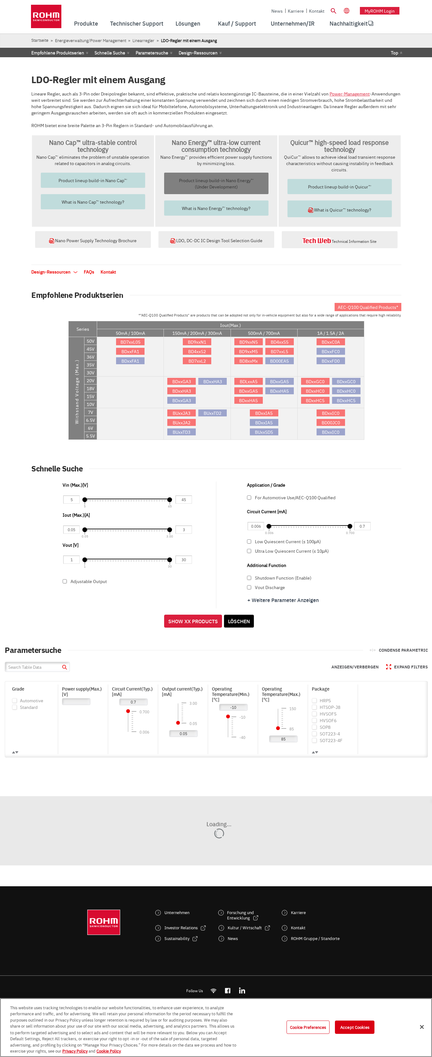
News (277, 11)
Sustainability (176, 938)
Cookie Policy (108, 1050)
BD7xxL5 (279, 351)
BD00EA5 (279, 361)
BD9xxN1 (197, 342)
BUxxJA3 (181, 413)
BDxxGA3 (181, 381)
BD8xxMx (248, 361)
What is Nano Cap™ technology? (93, 202)
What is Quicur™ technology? (342, 209)
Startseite (39, 40)
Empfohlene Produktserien (57, 52)
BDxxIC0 (330, 413)
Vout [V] (70, 545)
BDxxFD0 (331, 361)
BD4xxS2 (197, 351)
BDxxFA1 (130, 351)
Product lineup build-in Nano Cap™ (93, 180)
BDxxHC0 (315, 391)
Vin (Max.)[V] (75, 485)
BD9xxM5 (248, 351)
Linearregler (143, 40)
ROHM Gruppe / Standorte (315, 938)
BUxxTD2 (212, 413)
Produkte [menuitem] (86, 23)
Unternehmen (176, 912)
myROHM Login (380, 11)
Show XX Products (193, 621)
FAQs (89, 271)
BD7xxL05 (130, 342)
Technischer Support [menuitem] (137, 23)
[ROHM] (46, 18)
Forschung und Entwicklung (240, 915)
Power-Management (350, 93)
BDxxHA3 (181, 391)
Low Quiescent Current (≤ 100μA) (288, 541)
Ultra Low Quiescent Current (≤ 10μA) (292, 551)
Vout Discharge (270, 587)
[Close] (422, 1027)
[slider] (84, 499)
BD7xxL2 (197, 361)
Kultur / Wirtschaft (245, 927)
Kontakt (316, 11)
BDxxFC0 (331, 351)
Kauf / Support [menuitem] (237, 23)
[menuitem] (348, 23)
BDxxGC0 (315, 381)
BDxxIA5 (264, 413)
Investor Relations (181, 927)
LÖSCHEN (239, 621)
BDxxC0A (331, 342)
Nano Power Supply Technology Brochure (95, 240)
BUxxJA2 (181, 422)
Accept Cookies (354, 1027)
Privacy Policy (75, 1050)
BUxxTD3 (181, 432)
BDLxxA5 (248, 381)
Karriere (296, 11)
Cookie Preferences (308, 1027)
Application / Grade (266, 485)
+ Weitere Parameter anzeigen (283, 599)
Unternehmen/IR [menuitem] (293, 23)
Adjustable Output (89, 581)
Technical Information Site (354, 241)
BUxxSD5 (264, 432)
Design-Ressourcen (198, 52)
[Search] (333, 10)
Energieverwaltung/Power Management (90, 40)
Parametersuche (152, 52)
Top (394, 52)
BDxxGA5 (248, 391)
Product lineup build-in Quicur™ (339, 186)
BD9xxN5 (248, 342)
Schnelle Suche (110, 52)
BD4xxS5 (279, 342)
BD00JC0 (331, 422)
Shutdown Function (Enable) (283, 578)
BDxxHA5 (248, 400)
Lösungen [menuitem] (188, 23)
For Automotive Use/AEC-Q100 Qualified (295, 497)
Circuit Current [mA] (267, 511)
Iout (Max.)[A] (77, 515)
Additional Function (266, 565)
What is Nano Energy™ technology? (216, 208)
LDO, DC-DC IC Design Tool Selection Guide (218, 240)
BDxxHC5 (315, 400)
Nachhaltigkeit (349, 23)
